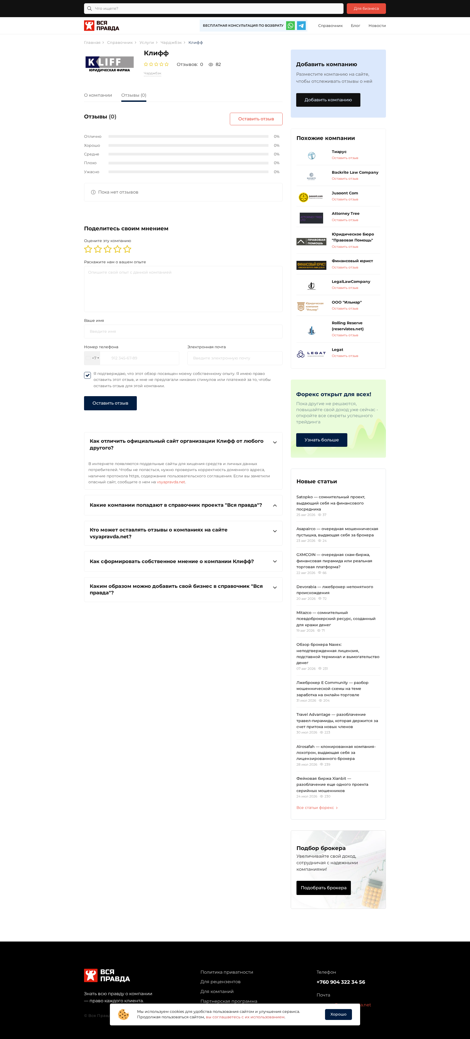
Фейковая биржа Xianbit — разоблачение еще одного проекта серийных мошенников (332, 784)
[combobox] (92, 358)
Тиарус (339, 151)
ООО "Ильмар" (347, 302)
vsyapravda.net (171, 481)
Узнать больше (322, 439)
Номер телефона (101, 346)
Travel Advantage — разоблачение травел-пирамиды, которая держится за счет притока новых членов (337, 720)
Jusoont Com (345, 193)
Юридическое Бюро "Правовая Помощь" (353, 237)
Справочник (330, 25)
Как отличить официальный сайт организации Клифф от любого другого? (177, 444)
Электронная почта (206, 346)
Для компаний (217, 991)
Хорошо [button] (338, 1014)
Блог (355, 25)
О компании (98, 95)
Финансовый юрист (352, 260)
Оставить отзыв (256, 118)
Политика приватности (226, 972)
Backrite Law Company (355, 172)
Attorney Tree (346, 213)
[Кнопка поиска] (89, 8)
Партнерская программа (228, 1001)
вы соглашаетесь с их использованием (245, 1016)
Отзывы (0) (133, 95)
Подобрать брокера (324, 887)
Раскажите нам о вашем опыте (115, 261)
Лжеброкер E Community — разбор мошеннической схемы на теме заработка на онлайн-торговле (332, 688)
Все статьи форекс (315, 807)
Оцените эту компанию (107, 240)
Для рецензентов (220, 981)
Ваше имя (94, 320)
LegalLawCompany (351, 281)
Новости (377, 25)
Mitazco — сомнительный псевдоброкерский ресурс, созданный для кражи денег (336, 618)
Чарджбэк (152, 73)
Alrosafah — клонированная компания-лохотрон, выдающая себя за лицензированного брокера (336, 752)
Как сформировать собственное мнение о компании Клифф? (172, 561)
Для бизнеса (366, 8)
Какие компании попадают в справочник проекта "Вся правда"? (176, 505)
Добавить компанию (328, 99)
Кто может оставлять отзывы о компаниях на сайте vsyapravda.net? (159, 533)
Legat (337, 349)
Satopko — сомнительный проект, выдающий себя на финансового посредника (330, 503)
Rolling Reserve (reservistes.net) (348, 325)
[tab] (102, 96)
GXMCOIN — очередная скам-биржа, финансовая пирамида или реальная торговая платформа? (334, 560)
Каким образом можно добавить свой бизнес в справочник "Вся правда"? (176, 589)
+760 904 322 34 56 (341, 982)
